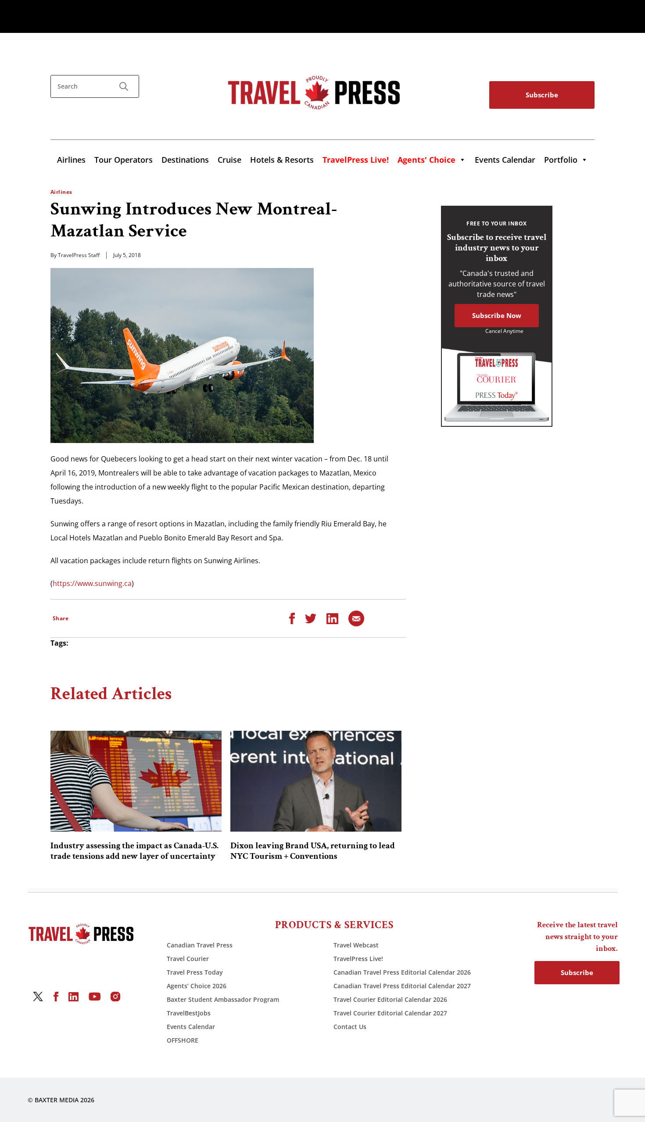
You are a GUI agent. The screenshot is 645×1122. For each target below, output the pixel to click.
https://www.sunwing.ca (92, 583)
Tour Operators (123, 159)
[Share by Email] (356, 618)
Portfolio (560, 159)
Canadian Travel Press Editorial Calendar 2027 (402, 986)
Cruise (229, 159)
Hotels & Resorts (282, 159)
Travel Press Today (195, 972)
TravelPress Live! (358, 958)
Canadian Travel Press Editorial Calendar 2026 (402, 972)
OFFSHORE (182, 1040)
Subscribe (542, 94)
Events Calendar (505, 159)
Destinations (185, 159)
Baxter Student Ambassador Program (223, 999)
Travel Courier (188, 958)
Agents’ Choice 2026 (196, 986)
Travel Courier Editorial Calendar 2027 (390, 1013)
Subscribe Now (496, 315)
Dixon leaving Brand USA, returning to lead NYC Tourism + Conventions (312, 850)
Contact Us (349, 1026)
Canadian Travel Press (200, 945)
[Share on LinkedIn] (332, 618)
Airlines (71, 159)
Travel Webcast (356, 945)
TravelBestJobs (189, 1013)
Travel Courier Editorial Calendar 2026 (390, 999)
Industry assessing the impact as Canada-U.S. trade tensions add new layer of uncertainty (134, 850)
